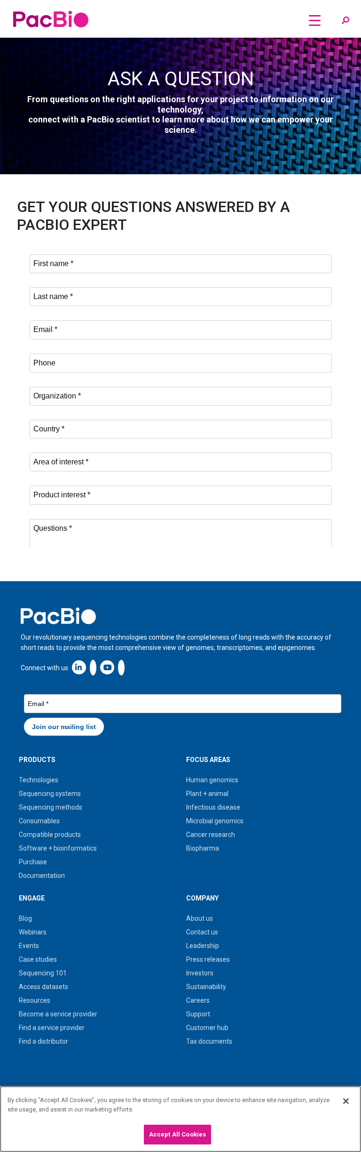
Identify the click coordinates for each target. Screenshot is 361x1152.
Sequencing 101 (43, 973)
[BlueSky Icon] (121, 667)
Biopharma (202, 848)
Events (29, 945)
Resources (34, 1000)
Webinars (33, 932)
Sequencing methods (50, 807)
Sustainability (206, 986)
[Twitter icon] (93, 667)
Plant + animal (207, 793)
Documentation (42, 875)
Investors (199, 973)
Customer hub (207, 1027)
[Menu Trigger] (315, 20)
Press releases (208, 959)
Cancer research (210, 834)
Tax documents (209, 1041)
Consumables (39, 821)
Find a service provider (52, 1027)
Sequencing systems (50, 793)
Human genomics (212, 780)
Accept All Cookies (177, 1134)
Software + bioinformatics (58, 848)
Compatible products (50, 834)
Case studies (38, 959)
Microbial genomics (214, 821)
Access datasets (43, 986)
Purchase (33, 862)
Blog (25, 918)
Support (198, 1014)
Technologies (38, 780)
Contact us (202, 932)
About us (199, 918)
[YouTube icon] (107, 667)
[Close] (346, 1101)
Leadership (202, 945)
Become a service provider (58, 1014)
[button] (345, 21)
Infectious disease (213, 807)
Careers (198, 1000)
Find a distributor (43, 1041)
